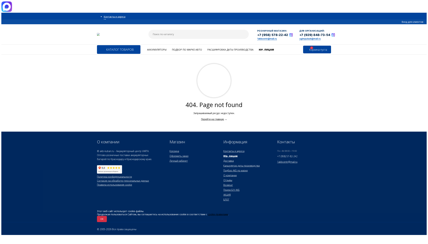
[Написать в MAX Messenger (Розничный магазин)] (291, 35)
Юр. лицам (266, 49)
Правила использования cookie (114, 184)
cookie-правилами (218, 214)
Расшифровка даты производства (230, 49)
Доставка (228, 160)
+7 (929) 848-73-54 (314, 35)
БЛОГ (226, 199)
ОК (101, 218)
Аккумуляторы (157, 49)
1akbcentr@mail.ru (267, 38)
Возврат (228, 185)
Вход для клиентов (412, 21)
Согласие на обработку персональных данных (123, 180)
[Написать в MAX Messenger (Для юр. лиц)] (333, 35)
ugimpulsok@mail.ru (310, 38)
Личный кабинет (179, 160)
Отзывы (227, 180)
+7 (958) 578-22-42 (272, 35)
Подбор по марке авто (187, 49)
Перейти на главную (212, 119)
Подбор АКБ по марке (235, 170)
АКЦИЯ (227, 194)
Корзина (174, 151)
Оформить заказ (179, 156)
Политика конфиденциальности (114, 176)
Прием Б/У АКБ (231, 189)
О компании (230, 175)
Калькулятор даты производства (241, 165)
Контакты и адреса (114, 16)
